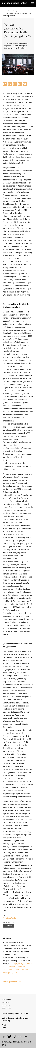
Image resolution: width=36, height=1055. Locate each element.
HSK (25, 1037)
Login (4, 1028)
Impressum (6, 1005)
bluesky (25, 84)
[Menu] (32, 3)
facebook (4, 1037)
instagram (15, 1037)
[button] (5, 84)
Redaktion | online (15, 1013)
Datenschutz (6, 1008)
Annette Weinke (9, 918)
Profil (4, 1025)
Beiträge (15, 11)
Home (4, 11)
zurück (9, 925)
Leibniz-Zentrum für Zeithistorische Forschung (15, 1019)
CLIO (20, 1037)
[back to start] (14, 3)
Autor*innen (6, 999)
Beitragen (5, 1002)
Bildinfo (28, 73)
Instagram (20, 84)
